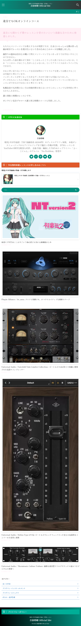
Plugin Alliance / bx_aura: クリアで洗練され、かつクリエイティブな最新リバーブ (35, 299)
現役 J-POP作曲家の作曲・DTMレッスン (40, 617)
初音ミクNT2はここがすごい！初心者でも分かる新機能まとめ (26, 242)
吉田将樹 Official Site (40, 5)
